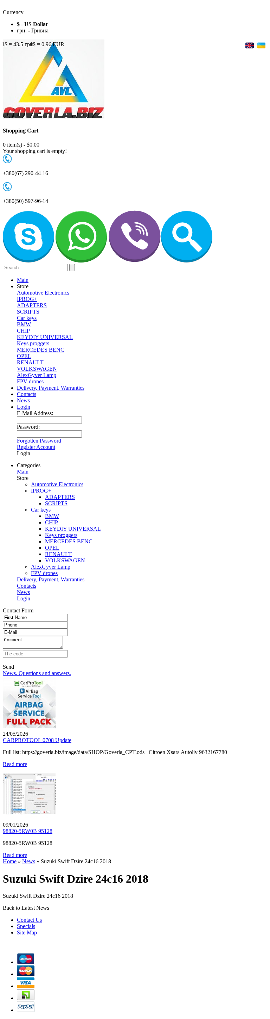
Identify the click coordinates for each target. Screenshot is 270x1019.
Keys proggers (33, 343)
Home (10, 861)
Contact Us (29, 920)
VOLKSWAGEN (37, 369)
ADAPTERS (32, 305)
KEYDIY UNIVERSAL (45, 337)
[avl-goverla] (28, 261)
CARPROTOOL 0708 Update (37, 740)
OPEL (24, 356)
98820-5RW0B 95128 (27, 831)
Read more (15, 764)
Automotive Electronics (43, 293)
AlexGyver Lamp (36, 375)
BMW (24, 324)
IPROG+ (27, 299)
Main (22, 280)
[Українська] (260, 45)
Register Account (36, 447)
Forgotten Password (39, 441)
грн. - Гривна (33, 30)
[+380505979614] (81, 261)
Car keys (27, 318)
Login (23, 407)
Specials (26, 926)
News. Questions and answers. (37, 673)
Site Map (27, 932)
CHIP (23, 331)
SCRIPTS (28, 312)
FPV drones (30, 381)
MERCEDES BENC (40, 350)
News (23, 400)
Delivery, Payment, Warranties (50, 388)
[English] (249, 45)
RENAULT (30, 362)
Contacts (26, 394)
